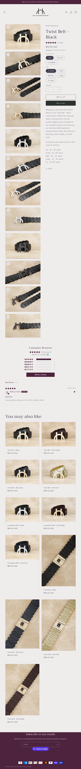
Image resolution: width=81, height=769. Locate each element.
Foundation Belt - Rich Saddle (54, 525)
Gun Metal (51, 62)
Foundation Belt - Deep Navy (17, 563)
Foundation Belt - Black (15, 525)
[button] (4, 12)
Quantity (48, 85)
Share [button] (50, 169)
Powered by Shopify (26, 766)
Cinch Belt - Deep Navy (15, 652)
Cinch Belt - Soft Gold (51, 654)
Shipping (48, 50)
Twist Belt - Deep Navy (15, 488)
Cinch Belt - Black (50, 590)
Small (61, 71)
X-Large (51, 80)
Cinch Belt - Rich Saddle (15, 719)
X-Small (51, 71)
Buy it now (61, 103)
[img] (10, 388)
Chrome (60, 58)
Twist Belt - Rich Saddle (52, 450)
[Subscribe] (57, 744)
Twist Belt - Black (13, 450)
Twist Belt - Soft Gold (51, 488)
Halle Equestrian (15, 766)
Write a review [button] (40, 375)
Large (61, 76)
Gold (49, 58)
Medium (51, 76)
